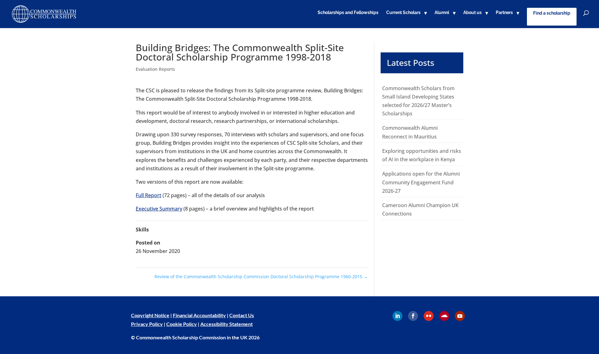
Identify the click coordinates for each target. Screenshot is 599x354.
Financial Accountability (199, 315)
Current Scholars (403, 12)
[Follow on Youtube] (460, 316)
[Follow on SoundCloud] (444, 316)
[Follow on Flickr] (429, 316)
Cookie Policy (181, 324)
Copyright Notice (150, 315)
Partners (504, 12)
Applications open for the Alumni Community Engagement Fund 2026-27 (421, 182)
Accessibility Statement (226, 324)
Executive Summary (159, 208)
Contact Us (241, 315)
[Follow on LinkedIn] (397, 316)
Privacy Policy (147, 324)
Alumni (442, 12)
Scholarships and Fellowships (348, 12)
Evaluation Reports (155, 69)
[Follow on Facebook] (413, 316)
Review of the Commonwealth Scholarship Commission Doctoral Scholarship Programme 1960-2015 (261, 276)
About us (472, 12)
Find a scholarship (551, 13)
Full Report (148, 195)
